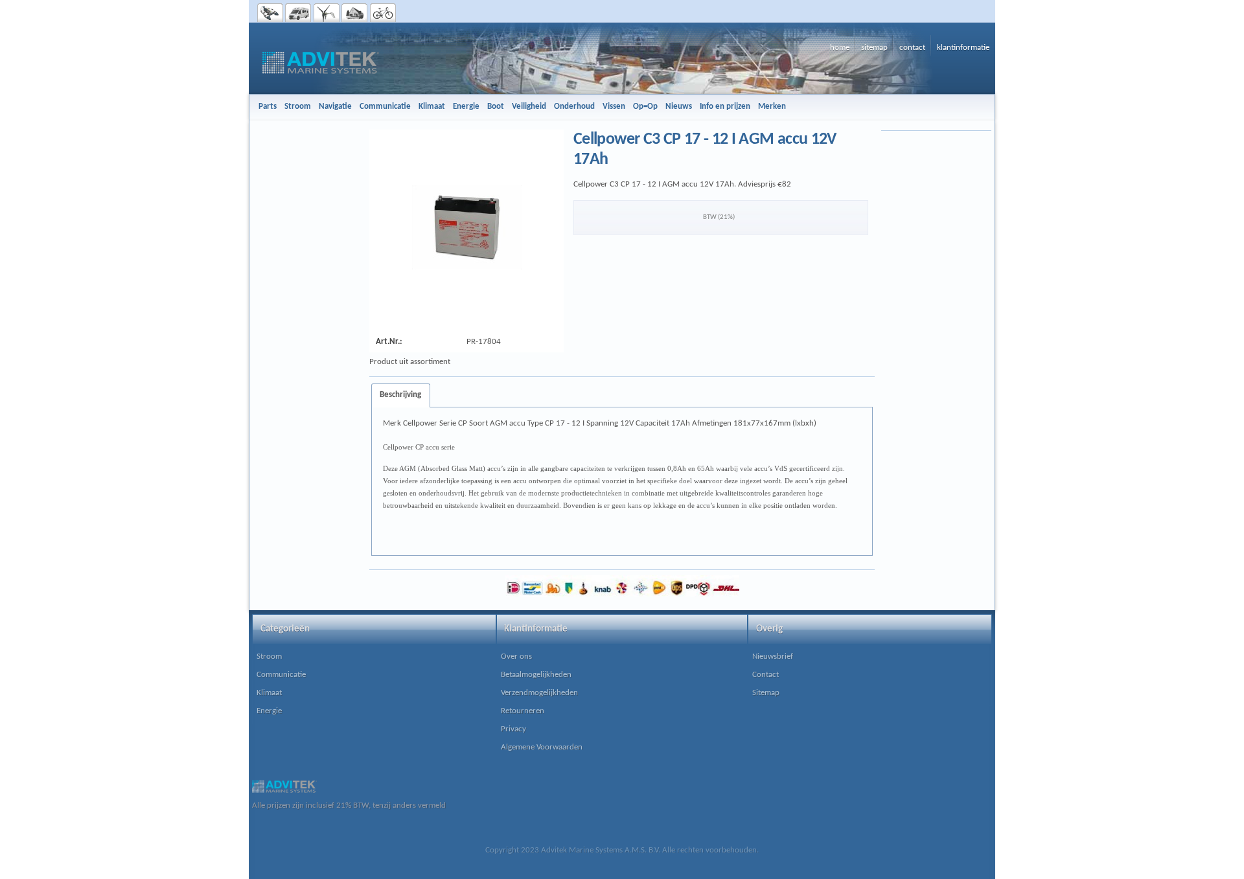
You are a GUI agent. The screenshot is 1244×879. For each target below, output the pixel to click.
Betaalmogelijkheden (536, 674)
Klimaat (269, 693)
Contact (765, 674)
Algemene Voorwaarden (541, 747)
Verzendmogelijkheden (539, 693)
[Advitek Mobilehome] (298, 13)
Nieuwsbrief (772, 656)
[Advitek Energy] (327, 13)
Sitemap (765, 693)
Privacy (513, 729)
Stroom (269, 656)
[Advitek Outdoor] (383, 13)
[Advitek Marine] (270, 13)
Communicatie (281, 674)
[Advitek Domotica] (354, 13)
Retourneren (522, 711)
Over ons (516, 656)
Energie (269, 711)
